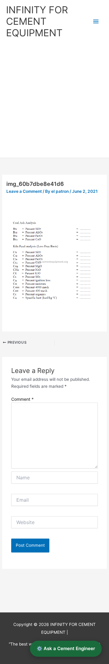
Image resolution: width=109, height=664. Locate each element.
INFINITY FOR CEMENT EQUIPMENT (37, 21)
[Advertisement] (54, 100)
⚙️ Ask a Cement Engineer (66, 648)
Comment (22, 399)
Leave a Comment (24, 191)
